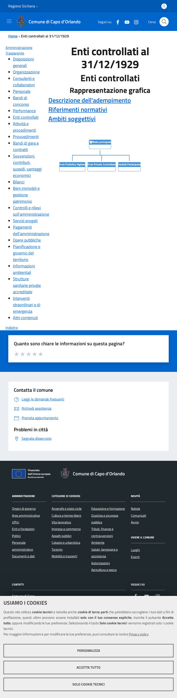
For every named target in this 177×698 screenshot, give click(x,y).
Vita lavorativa (61, 522)
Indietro (12, 327)
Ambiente (97, 542)
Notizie (135, 508)
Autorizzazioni (100, 563)
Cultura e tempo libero (66, 515)
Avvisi (135, 522)
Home (13, 36)
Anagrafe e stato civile (67, 508)
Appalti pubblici (61, 535)
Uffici (15, 522)
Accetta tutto (88, 667)
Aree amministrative (26, 515)
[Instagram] (134, 21)
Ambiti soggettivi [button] (72, 119)
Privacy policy (138, 634)
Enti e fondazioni (23, 528)
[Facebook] (116, 21)
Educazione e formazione (108, 508)
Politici (16, 535)
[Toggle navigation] (9, 21)
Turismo (57, 549)
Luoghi (135, 549)
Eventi (135, 556)
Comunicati (138, 515)
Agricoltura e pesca (104, 569)
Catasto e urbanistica (66, 542)
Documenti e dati (23, 556)
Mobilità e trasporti (64, 556)
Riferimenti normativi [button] (77, 109)
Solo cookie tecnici (88, 684)
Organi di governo (24, 508)
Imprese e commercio (66, 528)
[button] (37, 6)
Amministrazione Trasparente (19, 50)
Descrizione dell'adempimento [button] (89, 100)
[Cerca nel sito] (164, 21)
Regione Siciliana (21, 6)
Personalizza (88, 650)
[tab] (109, 100)
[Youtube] (125, 21)
